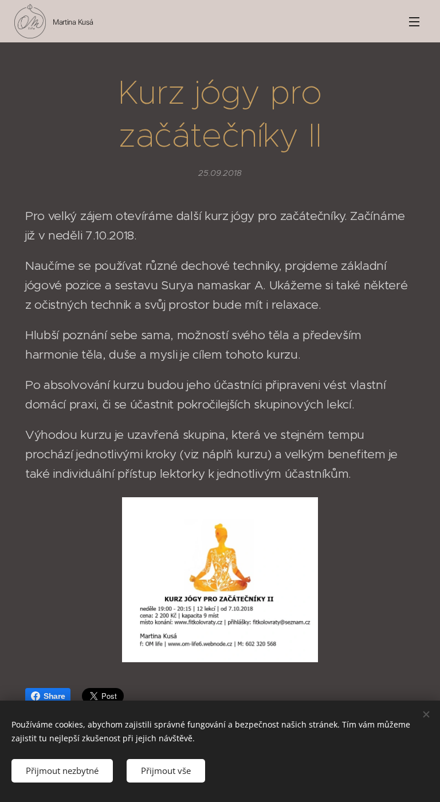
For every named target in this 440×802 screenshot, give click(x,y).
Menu (414, 21)
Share (54, 696)
